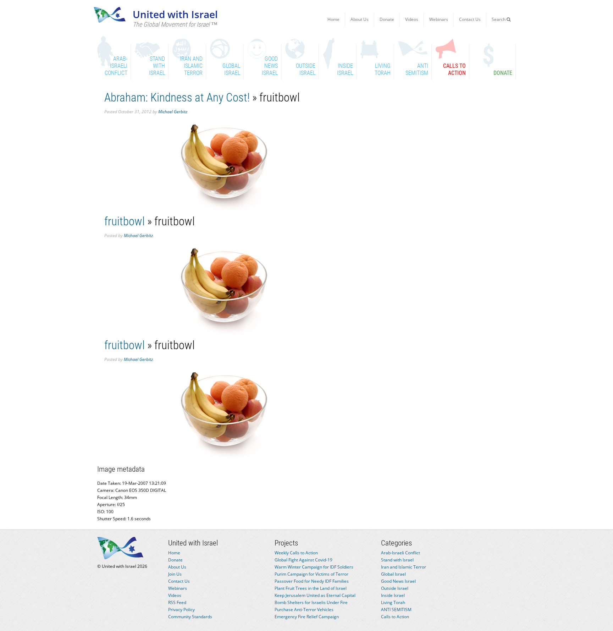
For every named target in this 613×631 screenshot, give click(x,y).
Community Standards (190, 617)
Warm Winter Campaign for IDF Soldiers (314, 567)
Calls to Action (395, 617)
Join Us (175, 574)
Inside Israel (393, 595)
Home (333, 19)
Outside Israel (394, 588)
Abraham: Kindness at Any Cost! (177, 97)
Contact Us (470, 19)
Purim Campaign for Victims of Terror (311, 574)
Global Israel (393, 574)
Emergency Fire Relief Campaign (307, 617)
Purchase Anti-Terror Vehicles (304, 610)
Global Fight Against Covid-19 (303, 560)
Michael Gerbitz (172, 112)
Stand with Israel (397, 560)
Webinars (438, 19)
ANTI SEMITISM (396, 610)
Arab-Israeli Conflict (400, 553)
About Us (359, 19)
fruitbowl (124, 221)
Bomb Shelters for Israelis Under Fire (311, 602)
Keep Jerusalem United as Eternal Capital (315, 595)
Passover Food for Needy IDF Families (312, 581)
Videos (411, 19)
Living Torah (393, 602)
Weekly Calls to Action (296, 553)
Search (499, 19)
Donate (387, 19)
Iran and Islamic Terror (403, 567)
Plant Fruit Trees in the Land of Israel (311, 588)
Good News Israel (398, 581)
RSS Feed (177, 602)
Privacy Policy (181, 610)
